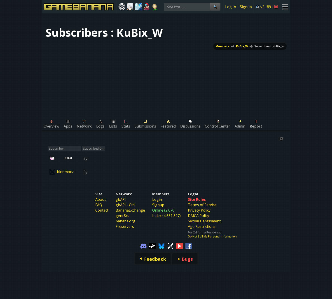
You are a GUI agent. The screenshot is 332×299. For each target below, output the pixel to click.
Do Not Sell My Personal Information (212, 236)
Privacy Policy (199, 210)
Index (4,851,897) (166, 215)
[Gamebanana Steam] (152, 245)
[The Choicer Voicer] (138, 6)
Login (157, 199)
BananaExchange (130, 210)
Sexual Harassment (204, 221)
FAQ (98, 204)
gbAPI (121, 199)
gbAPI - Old (125, 204)
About (100, 199)
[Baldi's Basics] (155, 6)
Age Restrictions (201, 226)
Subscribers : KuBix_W (269, 46)
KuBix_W (242, 46)
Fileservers (125, 226)
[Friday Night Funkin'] (147, 6)
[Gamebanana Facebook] (188, 245)
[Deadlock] (122, 6)
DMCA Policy (198, 215)
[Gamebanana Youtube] (179, 245)
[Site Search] (215, 7)
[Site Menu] (285, 6)
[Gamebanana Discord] (143, 245)
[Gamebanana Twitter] (170, 245)
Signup (246, 6)
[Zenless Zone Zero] (130, 6)
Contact (101, 210)
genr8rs (122, 215)
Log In (230, 6)
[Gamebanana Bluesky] (161, 245)
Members (222, 46)
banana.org (125, 221)
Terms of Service (202, 204)
